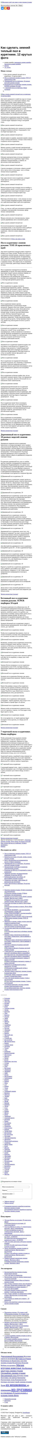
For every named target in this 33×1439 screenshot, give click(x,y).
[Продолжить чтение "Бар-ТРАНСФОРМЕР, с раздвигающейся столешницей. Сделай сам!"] (18, 915)
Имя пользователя (7, 1187)
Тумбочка (7, 1143)
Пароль (4, 1190)
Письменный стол (9, 1375)
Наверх (3, 846)
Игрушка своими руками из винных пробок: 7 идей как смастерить (15, 1291)
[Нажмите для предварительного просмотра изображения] (16, 96)
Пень (6, 1083)
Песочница (7, 1055)
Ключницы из (6, 1361)
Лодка (6, 1106)
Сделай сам (8, 1038)
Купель (6, 1099)
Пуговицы (7, 1123)
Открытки (7, 1126)
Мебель (6, 1021)
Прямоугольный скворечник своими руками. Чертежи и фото (15, 1259)
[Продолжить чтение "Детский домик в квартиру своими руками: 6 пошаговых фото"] (18, 976)
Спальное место (9, 1118)
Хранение (7, 1116)
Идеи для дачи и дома (18, 239)
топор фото (13, 1395)
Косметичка (17, 1363)
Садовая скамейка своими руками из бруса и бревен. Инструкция (17, 1336)
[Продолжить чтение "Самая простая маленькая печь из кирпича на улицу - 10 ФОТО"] (18, 1240)
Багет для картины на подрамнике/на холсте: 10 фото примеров (16, 861)
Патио (6, 1058)
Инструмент (8, 1076)
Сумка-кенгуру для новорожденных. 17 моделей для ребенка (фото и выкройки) (17, 952)
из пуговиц (21, 1389)
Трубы (6, 1010)
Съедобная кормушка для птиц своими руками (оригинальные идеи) (16, 985)
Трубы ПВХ (8, 1131)
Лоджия (6, 1162)
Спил (6, 1089)
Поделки (7, 1046)
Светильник (8, 1078)
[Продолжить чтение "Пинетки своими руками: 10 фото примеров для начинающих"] (18, 895)
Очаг (6, 1066)
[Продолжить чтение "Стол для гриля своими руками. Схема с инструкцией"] (18, 983)
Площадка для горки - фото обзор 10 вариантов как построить (15, 881)
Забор (6, 1018)
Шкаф (6, 1101)
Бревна (6, 1081)
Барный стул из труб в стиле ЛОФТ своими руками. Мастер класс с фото (18, 897)
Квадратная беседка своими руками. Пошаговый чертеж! (15, 1272)
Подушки (7, 1136)
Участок (7, 1026)
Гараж (6, 1153)
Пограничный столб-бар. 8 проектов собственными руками (15, 867)
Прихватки (21, 1378)
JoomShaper (26, 1412)
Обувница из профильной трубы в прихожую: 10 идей (15, 965)
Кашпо (6, 1043)
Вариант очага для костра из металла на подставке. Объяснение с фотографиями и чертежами (17, 936)
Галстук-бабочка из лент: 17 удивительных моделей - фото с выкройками (17, 1227)
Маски (6, 1113)
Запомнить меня (7, 1194)
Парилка (7, 1149)
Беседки (6, 1000)
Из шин (6, 1003)
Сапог (6, 1109)
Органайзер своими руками (13, 1373)
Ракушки (7, 1124)
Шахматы (7, 1139)
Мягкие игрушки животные (12, 1366)
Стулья (6, 1063)
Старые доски (8, 1045)
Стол (6, 1108)
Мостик (6, 1174)
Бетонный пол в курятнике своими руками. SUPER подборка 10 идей (18, 85)
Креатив (7, 1154)
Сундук (6, 1169)
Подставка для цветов (9, 1378)
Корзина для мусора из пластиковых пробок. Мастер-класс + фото (15, 1323)
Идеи (6, 1006)
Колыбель (7, 1166)
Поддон (6, 1028)
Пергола (7, 1094)
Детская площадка (10, 1138)
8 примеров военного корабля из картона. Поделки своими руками (17, 1207)
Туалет (6, 1048)
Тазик (6, 1088)
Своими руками (9, 1008)
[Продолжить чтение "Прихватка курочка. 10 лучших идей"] (16, 1314)
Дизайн (6, 1096)
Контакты (7, 1400)
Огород (6, 1031)
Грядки (6, 1005)
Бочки (6, 1065)
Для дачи (7, 1001)
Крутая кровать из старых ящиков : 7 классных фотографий (15, 1287)
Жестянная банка (9, 1041)
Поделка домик (22, 1376)
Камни (6, 1086)
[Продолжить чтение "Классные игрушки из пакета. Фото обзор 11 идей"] (18, 908)
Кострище (7, 1068)
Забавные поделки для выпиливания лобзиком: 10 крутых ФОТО (15, 874)
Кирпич (6, 1015)
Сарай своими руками (23, 1382)
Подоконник (8, 1161)
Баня (5, 1098)
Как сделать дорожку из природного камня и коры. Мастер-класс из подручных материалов (17, 1295)
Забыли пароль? (9, 1201)
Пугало (6, 1016)
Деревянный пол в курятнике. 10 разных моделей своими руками (17, 82)
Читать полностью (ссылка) (9, 430)
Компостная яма (9, 1053)
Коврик (6, 1129)
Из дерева (7, 1151)
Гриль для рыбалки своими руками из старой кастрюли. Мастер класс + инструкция (16, 1250)
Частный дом (8, 1035)
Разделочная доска (8, 1380)
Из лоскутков (8, 1134)
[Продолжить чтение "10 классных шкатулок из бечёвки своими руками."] (18, 933)
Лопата (6, 1171)
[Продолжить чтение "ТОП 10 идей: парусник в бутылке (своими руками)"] (18, 1246)
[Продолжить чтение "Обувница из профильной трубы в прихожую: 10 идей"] (18, 969)
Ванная (6, 1103)
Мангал (6, 1056)
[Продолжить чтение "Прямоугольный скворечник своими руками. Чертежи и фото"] (18, 1263)
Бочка (6, 1020)
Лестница (7, 1157)
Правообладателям (10, 1399)
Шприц (6, 1148)
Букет (6, 1146)
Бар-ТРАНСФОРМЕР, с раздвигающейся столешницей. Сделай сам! (17, 910)
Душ (5, 1050)
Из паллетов (8, 1040)
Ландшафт (7, 1156)
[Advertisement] (16, 27)
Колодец (7, 1011)
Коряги (6, 1079)
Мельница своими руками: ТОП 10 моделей (18, 916)
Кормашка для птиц (10, 1061)
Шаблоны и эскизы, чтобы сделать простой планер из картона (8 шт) (18, 922)
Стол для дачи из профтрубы (13, 1275)
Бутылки (7, 998)
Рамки (6, 1121)
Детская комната (9, 1164)
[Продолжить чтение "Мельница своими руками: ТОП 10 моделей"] (18, 920)
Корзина (7, 1093)
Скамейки (7, 1025)
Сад (5, 1084)
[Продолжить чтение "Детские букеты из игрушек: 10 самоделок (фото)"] (18, 1225)
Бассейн (6, 1159)
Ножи (6, 1114)
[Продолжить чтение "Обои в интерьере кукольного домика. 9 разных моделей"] (18, 963)
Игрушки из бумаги (23, 1359)
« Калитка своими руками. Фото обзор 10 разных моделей (16, 840)
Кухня (6, 1060)
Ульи (5, 1013)
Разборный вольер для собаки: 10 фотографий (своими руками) (14, 877)
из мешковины (16, 1385)
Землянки (7, 1071)
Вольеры (7, 1119)
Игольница (7, 1133)
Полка (6, 1074)
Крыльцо (7, 1167)
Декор (6, 1023)
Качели (6, 1036)
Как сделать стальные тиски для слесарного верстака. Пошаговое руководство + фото (18, 1284)
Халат (3, 1385)
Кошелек (25, 1363)
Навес (6, 1172)
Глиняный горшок (10, 1091)
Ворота (6, 1033)
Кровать (7, 1104)
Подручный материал (11, 1141)
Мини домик (8, 1144)
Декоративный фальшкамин (12, 1356)
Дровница (7, 1069)
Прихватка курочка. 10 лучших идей (15, 1312)
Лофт (6, 1073)
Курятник (7, 1051)
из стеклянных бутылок (10, 1393)
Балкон (6, 1111)
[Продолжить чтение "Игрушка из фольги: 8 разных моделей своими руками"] (18, 949)
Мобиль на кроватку (8, 1365)
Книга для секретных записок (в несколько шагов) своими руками (17, 1302)
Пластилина (8, 1128)
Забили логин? (9, 1203)
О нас (6, 1402)
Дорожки (7, 1030)
